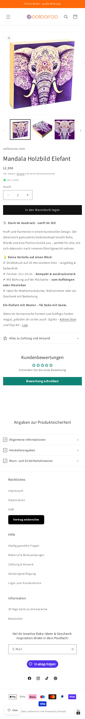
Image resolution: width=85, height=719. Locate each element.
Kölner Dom (68, 319)
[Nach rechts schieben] (80, 130)
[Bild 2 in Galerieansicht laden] (42, 129)
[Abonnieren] (72, 649)
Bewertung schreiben (42, 381)
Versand (21, 173)
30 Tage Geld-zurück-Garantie (27, 609)
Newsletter (15, 618)
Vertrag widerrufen (26, 519)
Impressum (15, 491)
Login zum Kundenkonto (24, 583)
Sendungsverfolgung (22, 573)
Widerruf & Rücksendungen (26, 555)
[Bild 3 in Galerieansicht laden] (64, 129)
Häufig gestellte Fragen (23, 545)
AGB (11, 509)
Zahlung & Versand (20, 564)
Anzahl (7, 187)
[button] (8, 16)
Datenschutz (16, 500)
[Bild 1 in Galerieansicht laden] (20, 129)
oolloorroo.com (35, 711)
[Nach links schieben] (4, 130)
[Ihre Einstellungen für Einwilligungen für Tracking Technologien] (78, 712)
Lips (24, 325)
